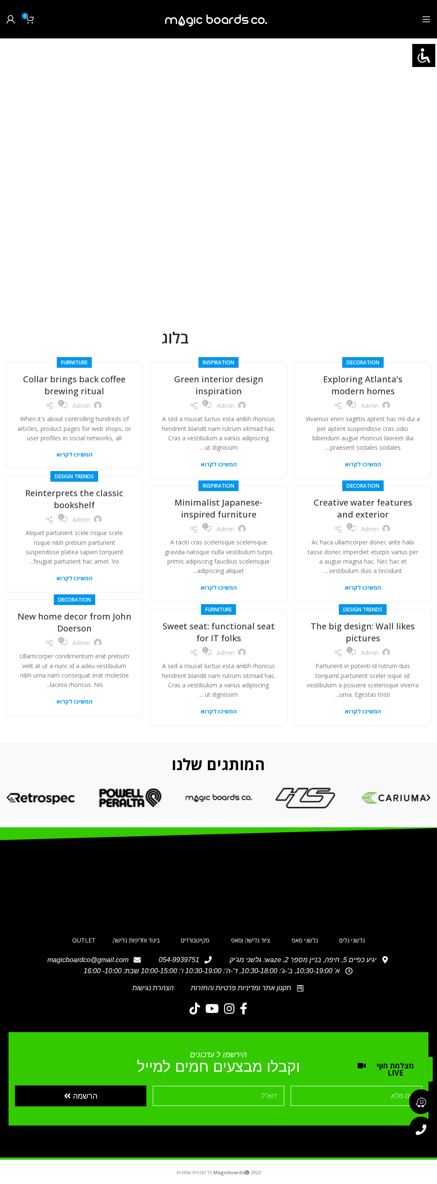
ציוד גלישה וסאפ (250, 940)
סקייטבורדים (195, 940)
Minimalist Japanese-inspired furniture (218, 508)
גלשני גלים (352, 940)
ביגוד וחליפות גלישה (136, 940)
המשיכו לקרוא (363, 464)
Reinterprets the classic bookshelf (74, 499)
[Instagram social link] (229, 1008)
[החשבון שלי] (10, 19)
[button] (428, 798)
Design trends (74, 476)
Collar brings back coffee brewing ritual (74, 385)
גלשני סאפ (304, 940)
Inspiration (218, 362)
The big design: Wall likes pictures (363, 632)
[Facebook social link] (243, 1008)
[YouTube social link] (212, 1008)
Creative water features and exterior (363, 508)
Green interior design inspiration (218, 385)
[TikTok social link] (195, 1008)
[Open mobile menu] (426, 19)
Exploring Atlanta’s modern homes (362, 385)
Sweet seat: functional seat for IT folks (219, 632)
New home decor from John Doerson (74, 622)
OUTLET (84, 940)
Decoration (363, 362)
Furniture (74, 362)
